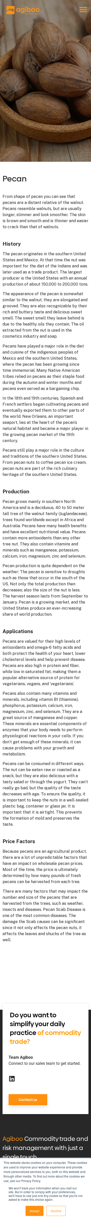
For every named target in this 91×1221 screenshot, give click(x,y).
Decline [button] (56, 1211)
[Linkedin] (12, 1078)
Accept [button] (34, 1211)
